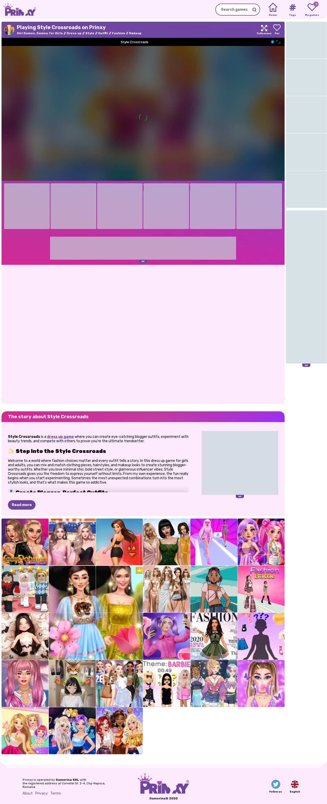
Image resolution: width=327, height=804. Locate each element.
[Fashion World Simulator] (213, 683)
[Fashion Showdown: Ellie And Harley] (72, 730)
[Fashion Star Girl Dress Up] (25, 683)
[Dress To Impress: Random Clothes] (25, 589)
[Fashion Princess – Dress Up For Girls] (213, 542)
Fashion (118, 33)
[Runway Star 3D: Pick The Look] (25, 636)
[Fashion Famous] (166, 636)
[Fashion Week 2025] (119, 683)
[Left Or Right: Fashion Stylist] (261, 636)
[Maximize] (264, 29)
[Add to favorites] (277, 29)
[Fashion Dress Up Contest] (166, 589)
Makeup (135, 33)
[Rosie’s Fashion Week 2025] (25, 730)
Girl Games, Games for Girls (40, 33)
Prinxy (27, 780)
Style (89, 33)
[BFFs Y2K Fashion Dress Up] (261, 683)
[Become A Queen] (119, 542)
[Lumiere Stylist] (72, 542)
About (27, 793)
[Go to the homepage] (18, 9)
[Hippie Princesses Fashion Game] (119, 730)
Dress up (74, 33)
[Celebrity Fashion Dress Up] (166, 542)
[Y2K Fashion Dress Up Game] (213, 589)
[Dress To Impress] (166, 683)
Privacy (41, 793)
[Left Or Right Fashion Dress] (72, 683)
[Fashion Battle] (261, 589)
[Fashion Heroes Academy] (261, 542)
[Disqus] (143, 334)
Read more (22, 505)
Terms (55, 793)
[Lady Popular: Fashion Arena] (25, 542)
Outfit (103, 33)
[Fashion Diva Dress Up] (213, 636)
